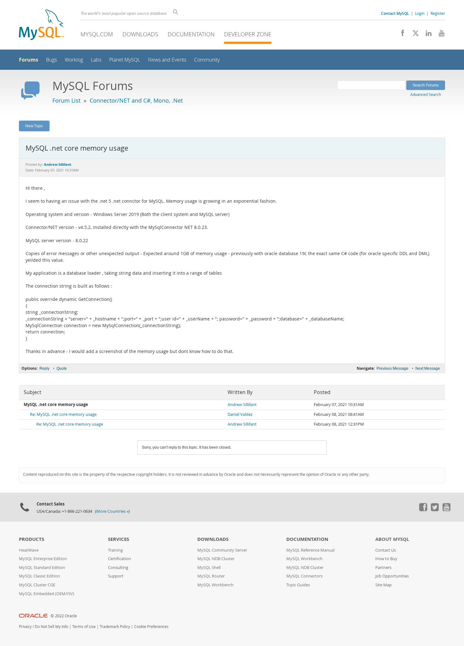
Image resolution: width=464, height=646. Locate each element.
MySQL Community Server (222, 550)
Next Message (427, 368)
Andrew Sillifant (242, 404)
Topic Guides (298, 585)
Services (118, 539)
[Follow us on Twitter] (435, 509)
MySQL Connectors (304, 576)
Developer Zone (247, 34)
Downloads (140, 34)
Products (31, 539)
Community (207, 60)
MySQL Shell (209, 567)
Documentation (191, 34)
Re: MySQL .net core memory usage (63, 414)
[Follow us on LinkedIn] (426, 34)
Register (438, 13)
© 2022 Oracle (64, 616)
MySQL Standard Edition (42, 567)
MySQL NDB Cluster (216, 558)
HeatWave (29, 550)
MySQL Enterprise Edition (43, 558)
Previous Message (392, 368)
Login (420, 13)
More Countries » (112, 511)
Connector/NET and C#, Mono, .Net (136, 100)
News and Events (167, 60)
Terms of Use (84, 626)
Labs (96, 60)
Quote (62, 368)
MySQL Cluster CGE (37, 585)
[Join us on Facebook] (400, 34)
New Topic (34, 125)
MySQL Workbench (215, 585)
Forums (28, 59)
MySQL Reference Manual (310, 550)
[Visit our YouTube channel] (439, 34)
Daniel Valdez (240, 414)
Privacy (25, 626)
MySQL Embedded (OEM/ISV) (46, 593)
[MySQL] (41, 25)
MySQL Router (211, 576)
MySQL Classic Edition (39, 576)
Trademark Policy (115, 626)
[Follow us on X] (413, 34)
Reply (44, 368)
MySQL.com (96, 34)
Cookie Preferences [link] (151, 626)
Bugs (51, 60)
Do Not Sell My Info (51, 626)
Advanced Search (425, 94)
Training (115, 550)
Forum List (66, 100)
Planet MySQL (124, 60)
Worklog (74, 60)
